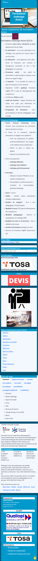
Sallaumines (7, 339)
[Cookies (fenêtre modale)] (35, 558)
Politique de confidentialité (16, 551)
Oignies (5, 336)
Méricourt (6, 348)
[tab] (6, 379)
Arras (33, 487)
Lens (4, 370)
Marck (18, 490)
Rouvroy (5, 333)
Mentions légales (13, 547)
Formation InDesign (7, 242)
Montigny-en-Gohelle (10, 342)
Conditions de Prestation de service (19, 554)
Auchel (19, 487)
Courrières (6, 345)
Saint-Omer (6, 487)
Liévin (5, 367)
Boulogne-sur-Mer (9, 490)
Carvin (5, 358)
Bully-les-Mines (8, 351)
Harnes (5, 355)
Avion (4, 361)
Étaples (13, 487)
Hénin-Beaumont (8, 364)
